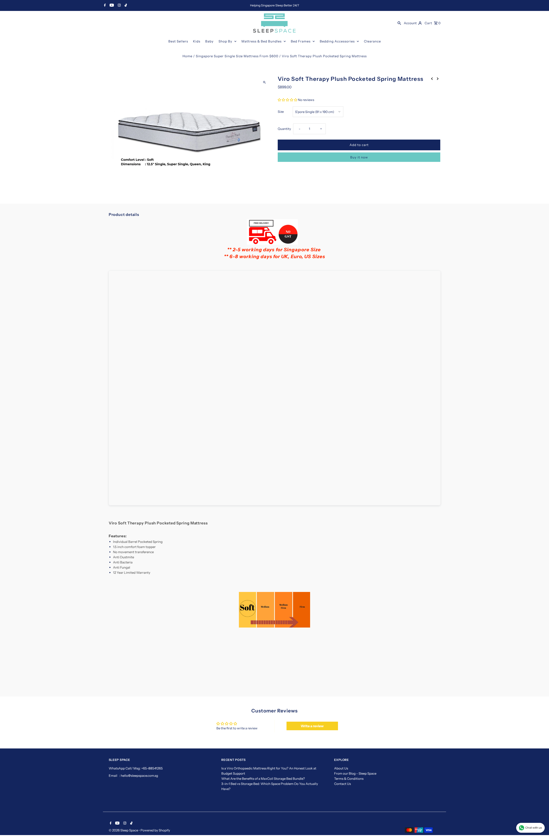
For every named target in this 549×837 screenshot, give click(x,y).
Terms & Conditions (348, 779)
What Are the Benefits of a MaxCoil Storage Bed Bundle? (263, 779)
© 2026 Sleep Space (124, 830)
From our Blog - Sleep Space (355, 773)
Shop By (225, 41)
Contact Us (342, 784)
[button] (287, 100)
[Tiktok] (125, 5)
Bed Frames (301, 41)
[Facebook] (104, 5)
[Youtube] (111, 5)
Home (187, 56)
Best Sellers (178, 41)
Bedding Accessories (337, 41)
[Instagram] (119, 5)
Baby (209, 41)
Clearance (372, 41)
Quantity (284, 129)
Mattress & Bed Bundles (261, 41)
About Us (341, 768)
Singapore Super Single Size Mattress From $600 (237, 56)
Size (281, 112)
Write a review (312, 726)
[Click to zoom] (264, 82)
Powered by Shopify (155, 830)
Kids (196, 41)
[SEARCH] (399, 23)
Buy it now (359, 157)
